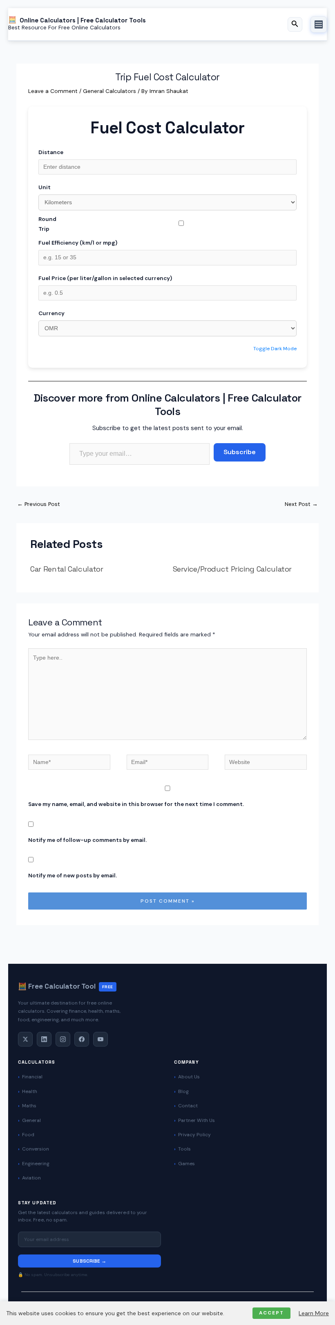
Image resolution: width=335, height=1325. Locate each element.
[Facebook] (81, 1039)
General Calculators (109, 91)
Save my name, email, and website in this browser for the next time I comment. (136, 804)
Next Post (301, 504)
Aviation (31, 1178)
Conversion (35, 1149)
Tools (184, 1149)
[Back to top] (315, 1311)
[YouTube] (100, 1039)
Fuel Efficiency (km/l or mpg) (77, 242)
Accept (271, 1313)
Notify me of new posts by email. (72, 875)
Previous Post (38, 504)
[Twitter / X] (25, 1039)
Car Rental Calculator (66, 569)
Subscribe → (89, 1261)
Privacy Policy (194, 1134)
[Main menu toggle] (318, 24)
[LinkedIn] (44, 1039)
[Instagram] (63, 1039)
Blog (183, 1091)
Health (29, 1091)
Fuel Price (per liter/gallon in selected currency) (105, 278)
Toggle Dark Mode (274, 348)
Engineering (35, 1163)
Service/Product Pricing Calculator (232, 569)
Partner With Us (196, 1120)
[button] (295, 24)
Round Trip (47, 223)
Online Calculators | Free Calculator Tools (83, 20)
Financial (32, 1076)
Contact (188, 1105)
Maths (29, 1105)
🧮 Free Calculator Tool (65, 986)
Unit (44, 187)
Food (28, 1134)
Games (186, 1163)
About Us (189, 1076)
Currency (51, 313)
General (31, 1120)
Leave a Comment (53, 91)
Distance (50, 152)
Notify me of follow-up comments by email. (87, 840)
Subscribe (239, 452)
